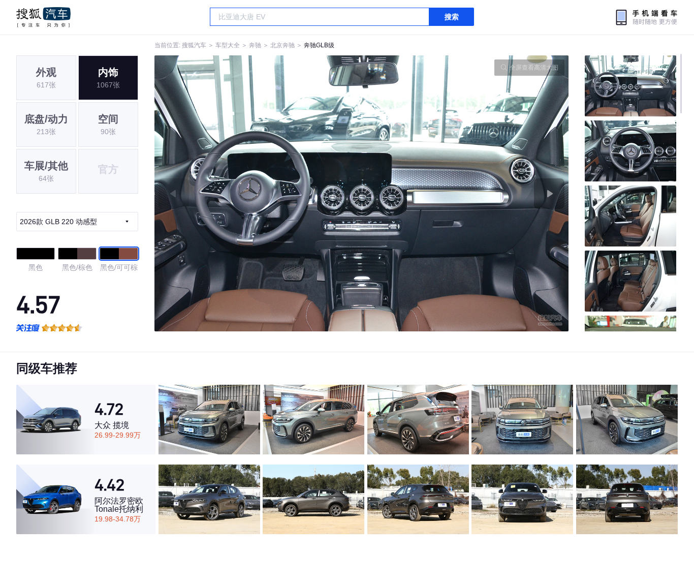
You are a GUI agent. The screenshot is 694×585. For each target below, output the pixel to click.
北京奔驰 (282, 45)
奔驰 (255, 45)
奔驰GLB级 (319, 45)
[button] (258, 193)
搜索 (452, 17)
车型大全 (227, 45)
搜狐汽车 (43, 17)
